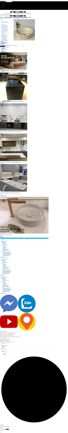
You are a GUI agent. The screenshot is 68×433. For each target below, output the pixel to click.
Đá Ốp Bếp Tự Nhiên (5, 250)
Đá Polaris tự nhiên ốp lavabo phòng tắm (6, 234)
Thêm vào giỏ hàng (2, 46)
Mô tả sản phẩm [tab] (3, 48)
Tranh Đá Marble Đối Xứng (6, 252)
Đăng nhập (7, 429)
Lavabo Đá (4, 14)
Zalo (25, 238)
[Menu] (1, 19)
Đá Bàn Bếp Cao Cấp (6, 244)
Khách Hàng (3, 6)
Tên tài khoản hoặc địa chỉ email (4, 426)
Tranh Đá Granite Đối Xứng (6, 287)
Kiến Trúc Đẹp (3, 3)
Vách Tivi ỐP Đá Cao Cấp (6, 101)
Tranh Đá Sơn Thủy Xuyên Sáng (7, 253)
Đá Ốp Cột (4, 247)
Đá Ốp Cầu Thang (3, 277)
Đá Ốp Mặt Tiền (5, 282)
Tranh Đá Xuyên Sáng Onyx (6, 254)
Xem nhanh (2, 237)
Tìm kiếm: (4, 1)
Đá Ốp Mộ (4, 248)
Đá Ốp (2, 245)
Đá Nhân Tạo (3, 256)
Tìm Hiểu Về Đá (3, 5)
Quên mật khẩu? (2, 430)
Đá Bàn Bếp (3, 242)
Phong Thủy (3, 4)
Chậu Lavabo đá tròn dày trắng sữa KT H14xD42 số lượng (9, 45)
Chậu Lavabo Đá (9, 14)
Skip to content (2, 0)
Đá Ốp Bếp (4, 246)
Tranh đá (2, 251)
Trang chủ (1, 14)
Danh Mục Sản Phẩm (4, 241)
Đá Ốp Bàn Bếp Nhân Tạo (6, 249)
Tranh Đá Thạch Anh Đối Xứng (7, 100)
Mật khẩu (1, 427)
